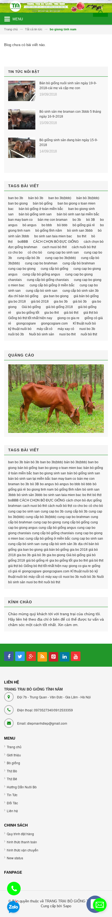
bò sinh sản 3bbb (29, 495)
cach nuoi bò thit (54, 247)
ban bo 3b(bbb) (59, 198)
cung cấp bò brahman (79, 263)
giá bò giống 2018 (59, 307)
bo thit (81, 236)
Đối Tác (12, 803)
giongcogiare (26, 323)
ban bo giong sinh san (49, 473)
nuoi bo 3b (87, 329)
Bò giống (13, 762)
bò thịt (96, 495)
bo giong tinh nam (40, 489)
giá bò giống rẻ (37, 560)
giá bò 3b (80, 301)
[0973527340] (14, 889)
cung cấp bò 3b (28, 258)
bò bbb (62, 225)
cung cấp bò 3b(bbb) (41, 517)
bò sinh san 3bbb (80, 230)
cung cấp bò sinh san (41, 291)
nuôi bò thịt (89, 334)
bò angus (29, 225)
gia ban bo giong (56, 296)
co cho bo (15, 252)
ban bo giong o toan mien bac (60, 468)
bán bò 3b (35, 198)
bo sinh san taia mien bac (53, 236)
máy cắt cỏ (44, 329)
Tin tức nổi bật (23, 72)
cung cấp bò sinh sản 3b (81, 291)
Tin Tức (12, 794)
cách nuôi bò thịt (84, 247)
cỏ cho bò (35, 252)
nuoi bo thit (67, 334)
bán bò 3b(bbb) (87, 198)
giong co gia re (68, 318)
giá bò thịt (71, 313)
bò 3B (90, 220)
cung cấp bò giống (54, 269)
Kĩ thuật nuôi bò (84, 323)
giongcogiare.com (54, 323)
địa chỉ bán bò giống (23, 296)
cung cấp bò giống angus (41, 274)
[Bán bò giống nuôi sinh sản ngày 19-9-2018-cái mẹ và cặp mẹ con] (21, 91)
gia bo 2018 (17, 301)
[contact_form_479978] (100, 905)
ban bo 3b (15, 198)
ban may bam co (20, 220)
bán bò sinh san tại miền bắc (78, 214)
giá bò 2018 (40, 301)
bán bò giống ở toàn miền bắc (41, 209)
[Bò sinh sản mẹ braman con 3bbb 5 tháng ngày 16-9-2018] (21, 119)
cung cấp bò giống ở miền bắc (52, 285)
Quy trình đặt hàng (20, 833)
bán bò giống (42, 203)
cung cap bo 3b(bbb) (60, 258)
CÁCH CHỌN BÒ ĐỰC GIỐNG (56, 242)
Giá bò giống (31, 307)
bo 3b (77, 220)
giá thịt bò (90, 313)
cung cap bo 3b (52, 511)
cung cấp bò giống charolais (48, 280)
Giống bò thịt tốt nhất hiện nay (30, 318)
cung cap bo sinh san (63, 252)
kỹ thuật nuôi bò (20, 329)
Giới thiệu (14, 755)
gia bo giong (56, 555)
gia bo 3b (61, 301)
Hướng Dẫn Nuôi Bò (22, 787)
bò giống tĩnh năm (48, 230)
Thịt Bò (12, 771)
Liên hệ (12, 810)
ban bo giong (18, 203)
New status (15, 858)
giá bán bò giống (86, 296)
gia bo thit (51, 313)
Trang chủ (14, 746)
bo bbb (47, 225)
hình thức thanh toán (22, 842)
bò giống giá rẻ (84, 225)
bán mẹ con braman (52, 220)
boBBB (23, 242)
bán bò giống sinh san (35, 214)
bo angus (47, 484)
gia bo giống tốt (27, 313)
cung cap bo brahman (41, 263)
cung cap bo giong (22, 269)
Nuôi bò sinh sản (41, 334)
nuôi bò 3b (16, 334)
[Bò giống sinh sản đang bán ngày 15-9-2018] (21, 148)
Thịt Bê (12, 778)
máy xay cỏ (66, 329)
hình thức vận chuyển (22, 850)
